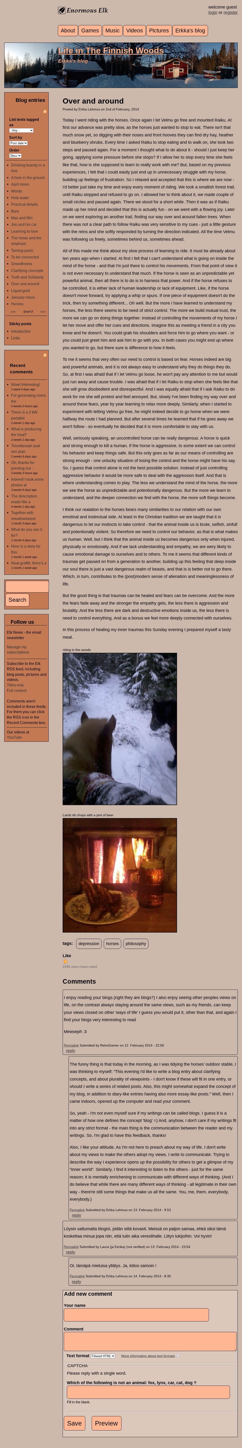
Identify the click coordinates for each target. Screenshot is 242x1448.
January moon (23, 297)
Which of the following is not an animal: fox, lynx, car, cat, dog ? (133, 1382)
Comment (75, 1329)
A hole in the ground (28, 177)
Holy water (20, 198)
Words (16, 191)
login (212, 12)
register (231, 12)
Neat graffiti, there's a (28, 563)
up (65, 961)
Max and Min (22, 218)
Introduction (21, 331)
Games (90, 31)
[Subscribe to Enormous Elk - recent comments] (45, 355)
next (42, 311)
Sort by (15, 137)
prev (13, 311)
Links (15, 338)
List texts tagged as (24, 122)
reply (70, 1050)
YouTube (14, 737)
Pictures (159, 31)
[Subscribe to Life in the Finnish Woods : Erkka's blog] (45, 112)
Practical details (24, 204)
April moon (20, 184)
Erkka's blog (190, 31)
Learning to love (24, 231)
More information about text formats (148, 1356)
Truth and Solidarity (27, 277)
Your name (75, 1305)
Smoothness (21, 264)
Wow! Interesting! (25, 384)
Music (112, 31)
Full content (16, 690)
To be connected (25, 257)
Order (14, 150)
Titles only (15, 685)
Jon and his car (24, 224)
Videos (134, 31)
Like (67, 955)
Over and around (25, 284)
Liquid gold (20, 290)
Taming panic (22, 250)
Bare (15, 211)
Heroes (17, 304)
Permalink (71, 1045)
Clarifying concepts (27, 270)
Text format (78, 1355)
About (68, 31)
